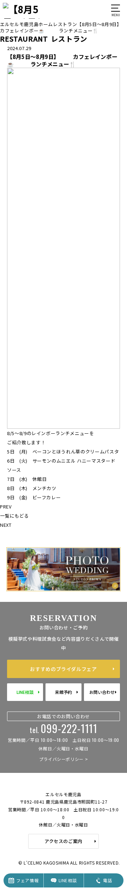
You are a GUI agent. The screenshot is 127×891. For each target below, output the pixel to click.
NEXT (6, 524)
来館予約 (63, 692)
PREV (6, 506)
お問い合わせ (102, 692)
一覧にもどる (14, 515)
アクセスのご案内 (63, 841)
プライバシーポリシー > (63, 759)
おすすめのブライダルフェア (63, 668)
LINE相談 (25, 692)
